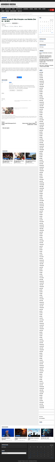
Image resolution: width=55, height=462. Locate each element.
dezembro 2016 (41, 260)
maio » (52, 32)
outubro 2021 (41, 168)
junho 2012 (40, 354)
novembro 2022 (41, 146)
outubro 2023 (41, 126)
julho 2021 (40, 174)
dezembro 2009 (41, 405)
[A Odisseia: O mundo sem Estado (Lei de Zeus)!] (21, 433)
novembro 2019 (41, 205)
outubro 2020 (41, 186)
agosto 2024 (41, 109)
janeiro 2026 (41, 79)
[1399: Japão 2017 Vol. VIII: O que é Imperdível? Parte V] (30, 156)
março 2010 (41, 400)
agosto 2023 (41, 130)
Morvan (40, 52)
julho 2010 (40, 395)
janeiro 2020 (41, 202)
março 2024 (41, 118)
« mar (40, 32)
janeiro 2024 (41, 121)
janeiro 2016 (41, 279)
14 (46, 27)
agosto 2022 (41, 151)
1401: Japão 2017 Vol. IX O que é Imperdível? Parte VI (19, 161)
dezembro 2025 (41, 81)
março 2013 (41, 339)
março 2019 (41, 219)
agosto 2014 (41, 309)
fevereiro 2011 (41, 383)
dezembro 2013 (41, 323)
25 (40, 31)
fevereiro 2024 (41, 119)
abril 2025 (40, 95)
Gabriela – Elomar (44, 63)
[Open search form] (48, 10)
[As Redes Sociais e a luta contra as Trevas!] (34, 433)
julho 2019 (40, 212)
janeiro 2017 (41, 258)
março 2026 (41, 77)
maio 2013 (40, 335)
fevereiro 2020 (41, 200)
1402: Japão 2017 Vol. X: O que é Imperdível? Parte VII (8, 161)
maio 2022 (40, 156)
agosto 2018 (41, 232)
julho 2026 (40, 74)
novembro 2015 (41, 283)
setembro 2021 (41, 170)
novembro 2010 (41, 388)
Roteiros (3, 11)
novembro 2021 (41, 167)
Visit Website (12, 90)
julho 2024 (40, 111)
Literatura (31, 8)
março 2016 (41, 276)
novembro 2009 (41, 407)
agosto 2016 (41, 267)
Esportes (13, 8)
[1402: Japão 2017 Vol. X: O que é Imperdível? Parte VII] (8, 156)
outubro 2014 (41, 305)
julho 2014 (40, 311)
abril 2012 (40, 358)
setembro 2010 (41, 391)
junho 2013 (40, 333)
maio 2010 (40, 397)
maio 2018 (40, 237)
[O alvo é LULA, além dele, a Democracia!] (8, 433)
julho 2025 (40, 89)
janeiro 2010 (41, 404)
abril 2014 (40, 316)
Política (40, 8)
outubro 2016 (41, 263)
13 (44, 27)
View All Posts (19, 90)
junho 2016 (41, 270)
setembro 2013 (41, 328)
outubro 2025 (41, 84)
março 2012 (41, 360)
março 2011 (41, 381)
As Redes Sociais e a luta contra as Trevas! (33, 438)
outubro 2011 (41, 369)
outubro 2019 (41, 207)
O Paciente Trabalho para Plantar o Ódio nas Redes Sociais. (45, 57)
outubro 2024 (41, 105)
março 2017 (41, 254)
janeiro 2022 (41, 163)
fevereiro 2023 (41, 140)
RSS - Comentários (42, 418)
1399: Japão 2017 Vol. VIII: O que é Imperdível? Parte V (30, 161)
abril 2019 (40, 218)
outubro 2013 (41, 326)
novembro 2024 (41, 104)
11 (40, 27)
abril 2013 (40, 337)
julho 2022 (40, 153)
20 (44, 29)
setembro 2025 (41, 86)
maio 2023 (40, 135)
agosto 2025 (41, 88)
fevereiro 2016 (41, 277)
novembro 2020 (41, 184)
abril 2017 (40, 253)
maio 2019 (40, 216)
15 (48, 27)
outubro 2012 (41, 347)
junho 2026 (41, 75)
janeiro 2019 (41, 223)
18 (40, 29)
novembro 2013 (41, 325)
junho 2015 (40, 291)
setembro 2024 (41, 107)
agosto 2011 (41, 372)
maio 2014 (40, 314)
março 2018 (41, 239)
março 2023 (41, 139)
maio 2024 (40, 114)
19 (42, 29)
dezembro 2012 (41, 344)
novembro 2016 (41, 261)
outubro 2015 (41, 284)
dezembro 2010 (41, 386)
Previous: (9, 123)
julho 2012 (40, 353)
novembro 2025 (41, 82)
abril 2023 (40, 137)
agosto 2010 (41, 393)
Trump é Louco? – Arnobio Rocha (44, 65)
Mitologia (35, 8)
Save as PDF (20, 77)
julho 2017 (40, 247)
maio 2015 (40, 293)
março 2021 (41, 177)
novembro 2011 (41, 367)
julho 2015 (40, 290)
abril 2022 (40, 158)
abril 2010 (40, 398)
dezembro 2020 (41, 182)
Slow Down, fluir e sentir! (45, 438)
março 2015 (41, 297)
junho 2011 (40, 376)
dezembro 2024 (41, 102)
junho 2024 (41, 112)
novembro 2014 (41, 304)
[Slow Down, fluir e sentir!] (47, 433)
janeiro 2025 (41, 100)
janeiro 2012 (41, 363)
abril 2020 (40, 197)
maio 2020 (40, 195)
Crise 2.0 (2, 8)
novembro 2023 (41, 125)
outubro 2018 (41, 228)
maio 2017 (40, 251)
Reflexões (43, 8)
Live (52, 9)
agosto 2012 (41, 351)
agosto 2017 (41, 246)
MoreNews (30, 460)
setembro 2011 (41, 370)
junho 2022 (41, 154)
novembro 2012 (41, 346)
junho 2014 (40, 312)
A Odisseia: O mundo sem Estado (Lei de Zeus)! (21, 438)
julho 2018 (40, 233)
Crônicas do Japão (8, 8)
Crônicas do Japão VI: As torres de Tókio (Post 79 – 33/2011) (22, 100)
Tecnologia (7, 11)
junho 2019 (41, 214)
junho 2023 (41, 133)
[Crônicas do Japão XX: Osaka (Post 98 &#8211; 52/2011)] (20, 117)
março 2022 (41, 160)
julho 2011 (40, 374)
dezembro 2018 (41, 225)
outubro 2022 (41, 147)
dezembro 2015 (41, 281)
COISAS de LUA (20, 11)
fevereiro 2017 (41, 256)
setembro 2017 (41, 244)
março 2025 (41, 96)
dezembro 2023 (41, 123)
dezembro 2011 (41, 365)
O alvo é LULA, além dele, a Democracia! (6, 438)
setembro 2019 (41, 209)
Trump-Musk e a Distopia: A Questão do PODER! (46, 66)
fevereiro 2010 (41, 402)
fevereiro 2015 (41, 298)
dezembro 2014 (41, 302)
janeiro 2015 (41, 300)
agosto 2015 (41, 288)
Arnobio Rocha (8, 4)
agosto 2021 (41, 172)
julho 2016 (40, 268)
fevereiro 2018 (41, 240)
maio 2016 (40, 272)
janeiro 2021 (41, 181)
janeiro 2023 (41, 142)
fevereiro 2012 (41, 362)
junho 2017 (40, 249)
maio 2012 (40, 356)
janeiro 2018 (41, 242)
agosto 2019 (41, 211)
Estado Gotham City (19, 8)
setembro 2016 (41, 265)
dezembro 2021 (41, 165)
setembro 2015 (41, 286)
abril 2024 (40, 116)
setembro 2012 (41, 349)
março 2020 (41, 198)
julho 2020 (40, 191)
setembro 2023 (41, 128)
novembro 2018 (41, 226)
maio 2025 (40, 93)
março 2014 (41, 318)
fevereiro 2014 (41, 319)
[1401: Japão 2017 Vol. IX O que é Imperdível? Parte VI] (19, 156)
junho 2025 (41, 91)
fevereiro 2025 (41, 98)
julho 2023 (40, 132)
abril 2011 (40, 379)
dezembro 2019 (41, 204)
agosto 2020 (41, 190)
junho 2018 (40, 235)
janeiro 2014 (41, 321)
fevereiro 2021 (41, 179)
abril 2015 (40, 295)
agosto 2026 (41, 72)
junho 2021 (40, 175)
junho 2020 (41, 193)
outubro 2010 (41, 390)
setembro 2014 (41, 307)
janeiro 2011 (41, 384)
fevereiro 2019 (41, 221)
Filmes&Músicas (25, 8)
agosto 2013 (41, 330)
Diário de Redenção (13, 11)
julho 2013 (40, 332)
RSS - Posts (41, 416)
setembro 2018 (41, 230)
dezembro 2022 (41, 144)
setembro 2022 (41, 149)
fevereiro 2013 (41, 340)
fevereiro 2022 (41, 161)
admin (3, 23)
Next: (29, 123)
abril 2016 (40, 274)
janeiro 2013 (41, 342)
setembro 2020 (41, 188)
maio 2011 (40, 377)
